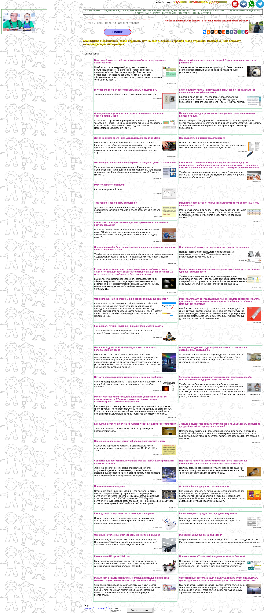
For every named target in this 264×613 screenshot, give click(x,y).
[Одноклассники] (208, 32)
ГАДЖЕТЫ (253, 10)
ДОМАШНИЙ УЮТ (180, 10)
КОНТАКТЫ (185, 13)
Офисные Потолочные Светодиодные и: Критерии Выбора (127, 535)
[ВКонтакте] (204, 32)
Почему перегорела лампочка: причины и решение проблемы (128, 377)
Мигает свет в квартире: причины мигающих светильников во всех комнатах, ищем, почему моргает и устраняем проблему (131, 579)
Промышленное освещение (109, 486)
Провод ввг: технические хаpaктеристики (202, 138)
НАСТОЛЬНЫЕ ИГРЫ (233, 10)
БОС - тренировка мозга (206, 10)
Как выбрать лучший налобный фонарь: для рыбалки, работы (128, 326)
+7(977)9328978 (163, 2)
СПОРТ (139, 13)
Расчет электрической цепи (109, 185)
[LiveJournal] (227, 32)
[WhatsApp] (239, 32)
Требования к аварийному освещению (115, 203)
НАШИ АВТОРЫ (202, 13)
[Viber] (235, 32)
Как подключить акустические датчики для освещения (124, 513)
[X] (212, 32)
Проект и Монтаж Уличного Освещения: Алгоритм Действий (212, 556)
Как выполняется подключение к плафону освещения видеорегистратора (135, 424)
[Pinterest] (246, 32)
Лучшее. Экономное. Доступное (202, 2)
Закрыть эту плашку (139, 610)
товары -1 (89, 608)
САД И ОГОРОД (111, 10)
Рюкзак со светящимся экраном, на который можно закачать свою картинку (206, 21)
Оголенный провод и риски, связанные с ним (204, 486)
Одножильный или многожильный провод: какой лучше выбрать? (131, 299)
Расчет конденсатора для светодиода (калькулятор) (208, 513)
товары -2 (102, 608)
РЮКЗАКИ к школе (158, 10)
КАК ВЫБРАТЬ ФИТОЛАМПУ (160, 13)
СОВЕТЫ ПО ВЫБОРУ (134, 10)
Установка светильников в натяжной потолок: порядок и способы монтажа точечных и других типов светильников (215, 378)
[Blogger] (216, 32)
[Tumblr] (231, 32)
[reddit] (223, 32)
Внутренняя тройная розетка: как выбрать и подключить (125, 90)
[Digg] (220, 32)
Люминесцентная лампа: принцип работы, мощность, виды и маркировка (135, 162)
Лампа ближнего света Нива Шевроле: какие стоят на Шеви (127, 138)
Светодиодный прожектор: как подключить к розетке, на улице (214, 247)
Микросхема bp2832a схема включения (200, 535)
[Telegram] (243, 32)
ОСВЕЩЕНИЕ (92, 10)
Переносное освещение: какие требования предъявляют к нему (129, 441)
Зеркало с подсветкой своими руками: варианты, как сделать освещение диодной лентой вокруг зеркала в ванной (219, 425)
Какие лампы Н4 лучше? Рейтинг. (112, 556)
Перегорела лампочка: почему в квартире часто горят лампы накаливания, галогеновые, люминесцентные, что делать (213, 462)
